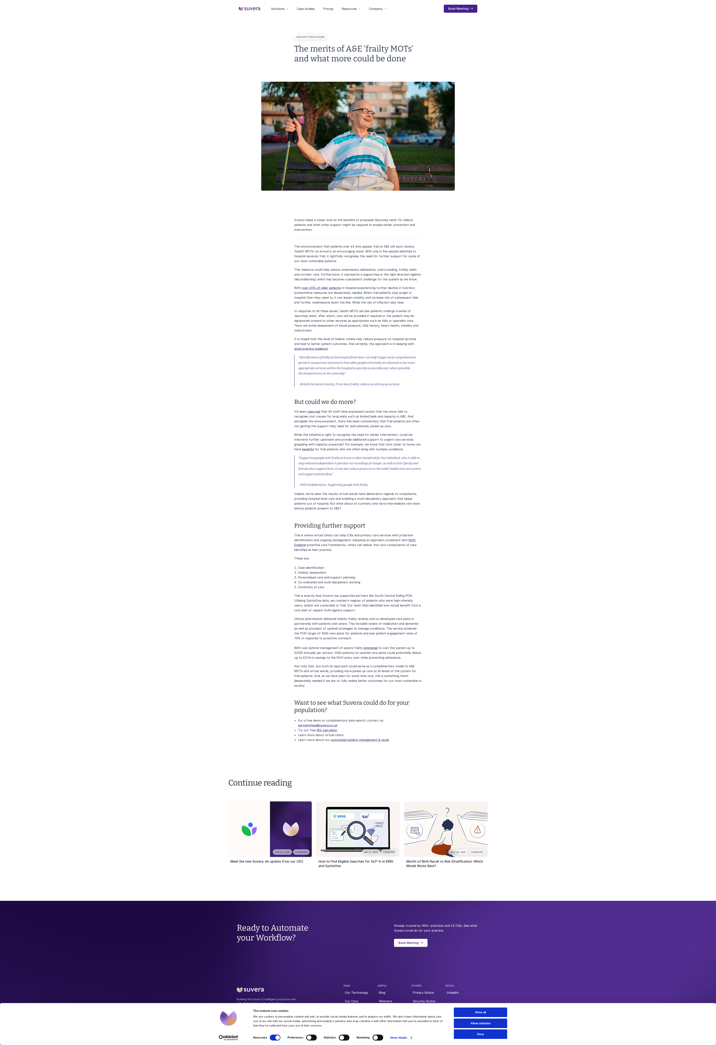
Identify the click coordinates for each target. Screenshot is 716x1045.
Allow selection (481, 1023)
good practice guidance (311, 349)
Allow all (480, 1012)
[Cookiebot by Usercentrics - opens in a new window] (228, 1038)
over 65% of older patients (321, 288)
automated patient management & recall (360, 740)
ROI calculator (327, 730)
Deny (480, 1034)
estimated (371, 648)
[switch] (311, 1038)
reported (313, 411)
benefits (308, 449)
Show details (398, 1037)
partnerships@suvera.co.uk (317, 725)
